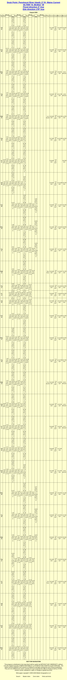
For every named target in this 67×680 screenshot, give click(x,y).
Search (18, 676)
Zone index (36, 676)
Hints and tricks (46, 676)
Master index (26, 676)
